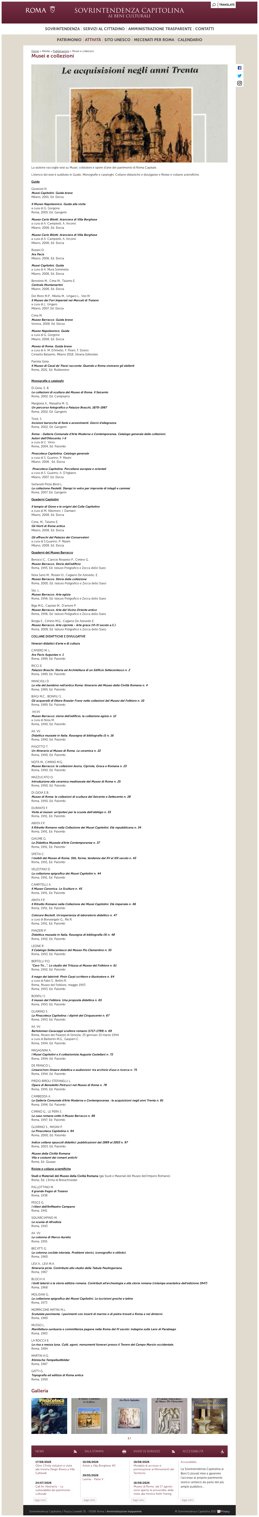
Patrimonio (69, 39)
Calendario (190, 39)
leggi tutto (40, 1500)
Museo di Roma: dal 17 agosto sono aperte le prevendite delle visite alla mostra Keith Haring (154, 1490)
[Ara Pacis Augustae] (129, 1416)
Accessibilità (188, 1462)
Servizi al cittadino (104, 29)
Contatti (204, 29)
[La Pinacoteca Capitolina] (49, 1416)
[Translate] (223, 4)
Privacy (225, 1511)
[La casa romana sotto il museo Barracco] (209, 1416)
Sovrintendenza (62, 29)
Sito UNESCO (117, 39)
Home (35, 51)
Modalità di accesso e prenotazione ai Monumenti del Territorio (154, 1469)
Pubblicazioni (61, 51)
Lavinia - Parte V (93, 1479)
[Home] (129, 13)
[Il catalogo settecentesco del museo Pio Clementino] (169, 1416)
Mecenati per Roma (154, 39)
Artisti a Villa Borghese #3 (99, 1465)
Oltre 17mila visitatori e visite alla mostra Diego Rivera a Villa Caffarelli (55, 1469)
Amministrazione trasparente (160, 29)
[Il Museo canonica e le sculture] (89, 1416)
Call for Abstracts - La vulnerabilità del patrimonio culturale (52, 1490)
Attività (93, 39)
